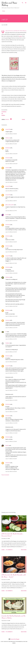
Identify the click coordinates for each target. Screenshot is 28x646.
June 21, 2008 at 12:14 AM (11, 433)
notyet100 (7, 129)
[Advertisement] (14, 494)
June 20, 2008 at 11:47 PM (11, 373)
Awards (7, 119)
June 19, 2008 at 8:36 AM (11, 232)
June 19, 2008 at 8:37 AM (11, 251)
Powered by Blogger (14, 639)
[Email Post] (11, 119)
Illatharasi (7, 137)
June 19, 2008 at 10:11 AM (11, 316)
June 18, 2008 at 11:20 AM (11, 182)
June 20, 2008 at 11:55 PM (11, 423)
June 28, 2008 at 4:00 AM (11, 471)
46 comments (9, 590)
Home (3, 11)
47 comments (9, 631)
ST (6, 331)
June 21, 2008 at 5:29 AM (11, 441)
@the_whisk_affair (9, 204)
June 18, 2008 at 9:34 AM (11, 133)
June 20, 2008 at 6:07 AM (11, 351)
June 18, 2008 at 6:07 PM (11, 210)
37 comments (9, 549)
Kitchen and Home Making (9, 3)
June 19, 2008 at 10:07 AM (11, 306)
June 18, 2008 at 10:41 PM (11, 220)
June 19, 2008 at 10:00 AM (11, 273)
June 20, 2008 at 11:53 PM (11, 400)
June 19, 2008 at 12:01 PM (11, 327)
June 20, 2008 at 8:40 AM (11, 361)
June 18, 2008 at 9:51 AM (11, 143)
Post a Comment (5, 474)
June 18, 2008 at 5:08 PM (11, 200)
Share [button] (23, 119)
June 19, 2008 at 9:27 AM (11, 263)
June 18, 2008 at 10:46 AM (11, 153)
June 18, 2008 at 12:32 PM (11, 190)
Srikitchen (7, 147)
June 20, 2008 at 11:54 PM (11, 411)
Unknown (7, 320)
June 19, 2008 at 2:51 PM (11, 339)
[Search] (22, 2)
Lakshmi (7, 167)
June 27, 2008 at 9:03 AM (11, 458)
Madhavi (7, 343)
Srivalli (6, 214)
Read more (23, 549)
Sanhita (7, 445)
